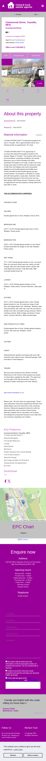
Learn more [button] (18, 749)
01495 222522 (19, 42)
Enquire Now (36, 55)
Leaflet (20, 520)
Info (8, 92)
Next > (36, 14)
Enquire (8, 102)
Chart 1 (23, 533)
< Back (4, 14)
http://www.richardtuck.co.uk (14, 392)
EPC (5, 475)
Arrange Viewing (19, 55)
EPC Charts (38, 92)
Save (5, 55)
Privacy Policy (19, 680)
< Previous (18, 14)
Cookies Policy (32, 680)
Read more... (39, 713)
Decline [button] (13, 755)
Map (23, 92)
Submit (23, 685)
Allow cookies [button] (33, 755)
